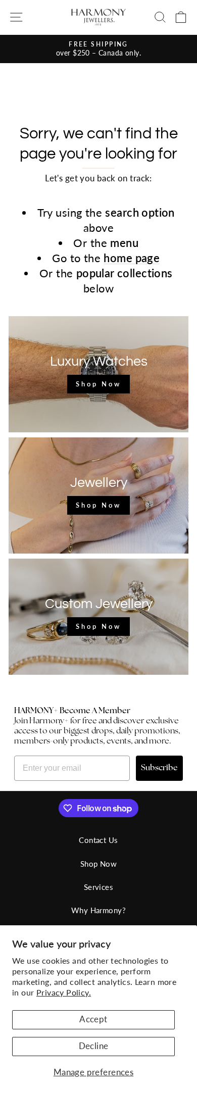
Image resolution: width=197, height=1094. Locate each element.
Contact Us (98, 839)
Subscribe (159, 768)
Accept (93, 1019)
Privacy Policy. (63, 992)
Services (98, 886)
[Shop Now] (98, 374)
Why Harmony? (98, 910)
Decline (94, 1046)
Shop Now (98, 863)
